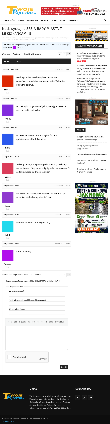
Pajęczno (5, 38)
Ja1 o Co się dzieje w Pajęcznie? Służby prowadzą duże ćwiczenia (91, 54)
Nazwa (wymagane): (16, 291)
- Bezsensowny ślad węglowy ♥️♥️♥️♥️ (92, 58)
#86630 (68, 99)
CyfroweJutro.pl (8, 421)
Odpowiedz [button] (59, 70)
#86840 (68, 186)
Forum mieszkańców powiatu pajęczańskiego (36, 38)
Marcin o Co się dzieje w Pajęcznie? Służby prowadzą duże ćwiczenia (92, 67)
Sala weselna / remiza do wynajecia (92, 154)
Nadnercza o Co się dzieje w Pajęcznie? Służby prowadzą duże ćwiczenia (91, 81)
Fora (14, 38)
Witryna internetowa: (17, 309)
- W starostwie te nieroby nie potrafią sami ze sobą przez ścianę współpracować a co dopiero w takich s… (91, 88)
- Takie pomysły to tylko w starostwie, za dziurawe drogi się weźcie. (92, 71)
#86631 (68, 128)
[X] (84, 397)
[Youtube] (90, 397)
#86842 (68, 244)
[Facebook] (77, 397)
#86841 (68, 215)
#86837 (68, 157)
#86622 (68, 70)
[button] (104, 20)
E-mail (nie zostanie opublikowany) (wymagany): (27, 300)
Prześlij (64, 367)
